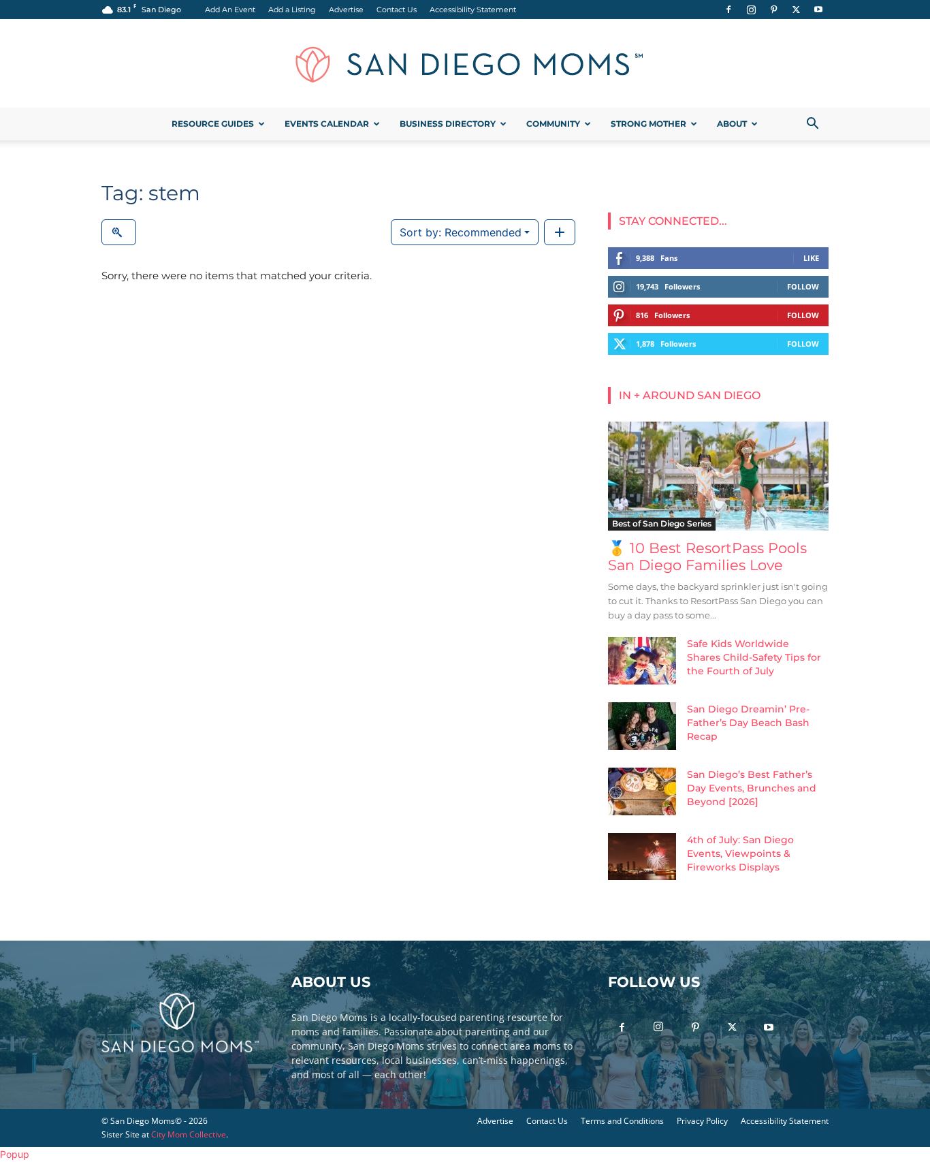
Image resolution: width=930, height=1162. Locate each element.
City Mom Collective (188, 1134)
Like (811, 258)
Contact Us (396, 9)
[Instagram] (751, 9)
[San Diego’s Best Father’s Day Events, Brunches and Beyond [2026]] (642, 791)
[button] (812, 125)
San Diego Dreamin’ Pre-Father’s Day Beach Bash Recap (748, 722)
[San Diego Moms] (465, 64)
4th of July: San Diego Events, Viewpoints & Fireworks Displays (740, 853)
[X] (796, 9)
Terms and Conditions (622, 1121)
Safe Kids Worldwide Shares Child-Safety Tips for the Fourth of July (754, 657)
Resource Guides (213, 124)
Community (553, 124)
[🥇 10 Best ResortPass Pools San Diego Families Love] (718, 476)
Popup (14, 1154)
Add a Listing (292, 9)
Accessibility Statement (473, 9)
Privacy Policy (702, 1121)
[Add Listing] (559, 232)
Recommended (461, 232)
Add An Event (230, 9)
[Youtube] (818, 9)
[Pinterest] (773, 9)
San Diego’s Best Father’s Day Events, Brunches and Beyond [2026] (751, 788)
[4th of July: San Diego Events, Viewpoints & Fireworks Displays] (642, 856)
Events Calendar (327, 124)
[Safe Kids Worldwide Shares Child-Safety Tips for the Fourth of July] (642, 661)
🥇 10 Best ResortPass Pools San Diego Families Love (707, 556)
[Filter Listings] (118, 232)
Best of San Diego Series (661, 523)
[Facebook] (728, 9)
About (732, 124)
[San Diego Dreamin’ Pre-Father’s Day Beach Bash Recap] (642, 726)
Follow (803, 286)
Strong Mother (648, 124)
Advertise (346, 9)
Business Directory (448, 124)
